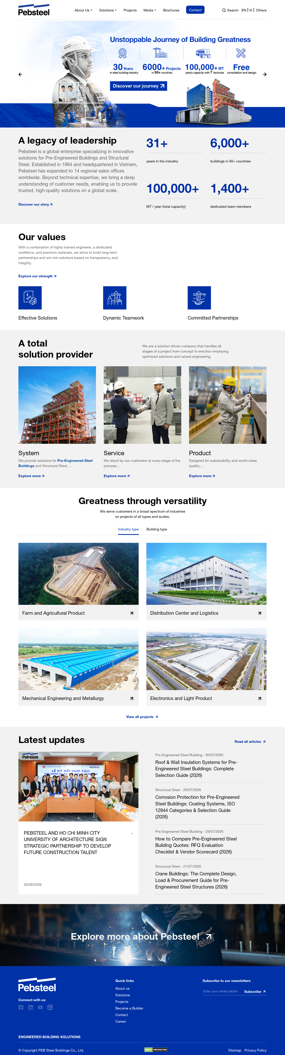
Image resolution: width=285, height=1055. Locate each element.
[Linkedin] (30, 1007)
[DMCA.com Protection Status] (156, 1049)
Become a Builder (129, 1007)
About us (122, 988)
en (244, 9)
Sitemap (234, 1049)
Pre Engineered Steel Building (178, 754)
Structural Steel (167, 789)
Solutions (122, 994)
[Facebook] (20, 1007)
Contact (121, 1014)
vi (250, 9)
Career (120, 1021)
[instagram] (50, 1007)
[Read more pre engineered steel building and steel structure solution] (142, 74)
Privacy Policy (255, 1049)
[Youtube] (40, 1007)
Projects (121, 1001)
